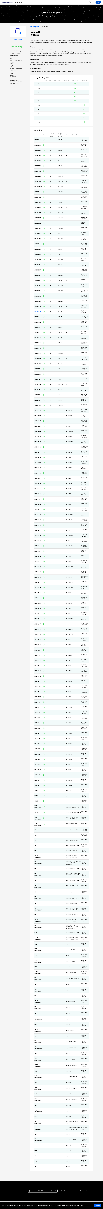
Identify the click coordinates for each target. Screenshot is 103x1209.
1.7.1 (35, 955)
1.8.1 (39, 118)
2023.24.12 (37, 280)
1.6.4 (35, 996)
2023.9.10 (37, 358)
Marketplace (34, 26)
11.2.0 (36, 801)
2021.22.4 (37, 660)
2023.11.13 (37, 348)
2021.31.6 (37, 613)
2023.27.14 (37, 265)
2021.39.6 (37, 572)
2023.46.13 (37, 166)
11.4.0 (36, 790)
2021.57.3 (37, 478)
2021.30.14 (37, 619)
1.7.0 (35, 967)
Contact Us (89, 1191)
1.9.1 (39, 96)
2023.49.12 (37, 150)
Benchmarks (65, 1191)
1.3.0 (35, 1134)
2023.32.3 (37, 239)
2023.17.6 (37, 317)
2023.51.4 (37, 140)
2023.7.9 (37, 369)
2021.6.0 (37, 744)
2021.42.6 (37, 556)
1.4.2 (35, 1105)
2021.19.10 (37, 676)
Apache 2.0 (13, 76)
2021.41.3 (37, 561)
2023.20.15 (37, 301)
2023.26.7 (37, 270)
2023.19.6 (37, 306)
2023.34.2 (37, 228)
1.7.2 (35, 944)
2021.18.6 (37, 681)
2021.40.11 (37, 567)
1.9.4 (38, 84)
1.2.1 (35, 1151)
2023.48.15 (37, 155)
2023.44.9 (37, 176)
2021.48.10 (37, 525)
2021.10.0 (37, 723)
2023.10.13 (37, 353)
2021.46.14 (37, 535)
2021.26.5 (37, 639)
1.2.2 (35, 1145)
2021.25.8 (37, 645)
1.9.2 (38, 92)
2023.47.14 (37, 160)
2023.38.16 (37, 207)
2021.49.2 (37, 520)
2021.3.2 (37, 759)
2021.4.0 (37, 754)
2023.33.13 (37, 233)
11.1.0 (36, 812)
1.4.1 (35, 1116)
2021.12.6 (37, 712)
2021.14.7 (37, 702)
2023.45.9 (37, 171)
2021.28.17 (37, 629)
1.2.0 (35, 1156)
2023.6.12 (37, 374)
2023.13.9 (37, 337)
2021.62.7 (37, 452)
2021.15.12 (37, 697)
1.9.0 (38, 101)
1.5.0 (35, 1053)
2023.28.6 (37, 259)
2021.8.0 (37, 733)
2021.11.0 (37, 718)
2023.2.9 (37, 395)
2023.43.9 (37, 181)
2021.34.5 (37, 598)
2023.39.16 (37, 202)
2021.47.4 (37, 530)
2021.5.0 (37, 749)
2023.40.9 (37, 197)
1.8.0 (38, 122)
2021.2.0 (37, 775)
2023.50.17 (37, 145)
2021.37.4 (37, 582)
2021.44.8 (37, 546)
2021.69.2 (37, 416)
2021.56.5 (37, 483)
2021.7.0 (37, 738)
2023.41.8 (37, 192)
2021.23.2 (37, 655)
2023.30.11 (37, 249)
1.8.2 (38, 113)
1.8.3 (38, 109)
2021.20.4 (37, 671)
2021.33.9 (37, 603)
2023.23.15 (37, 285)
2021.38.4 (37, 577)
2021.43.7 (37, 551)
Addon (11, 66)
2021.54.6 (37, 494)
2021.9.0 (37, 728)
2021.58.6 (37, 473)
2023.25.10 (37, 275)
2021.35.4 (37, 593)
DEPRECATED (14, 43)
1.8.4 (38, 105)
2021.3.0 (37, 764)
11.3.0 (36, 796)
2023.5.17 (37, 379)
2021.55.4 (37, 488)
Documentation (77, 1191)
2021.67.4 (37, 426)
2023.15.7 (37, 327)
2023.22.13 (37, 291)
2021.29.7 (37, 624)
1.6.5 (35, 984)
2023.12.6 (37, 343)
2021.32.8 (37, 608)
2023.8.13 (37, 364)
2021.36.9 (37, 587)
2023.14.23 (37, 332)
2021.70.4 (37, 410)
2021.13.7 (37, 707)
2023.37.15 (37, 213)
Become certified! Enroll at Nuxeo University (44, 1191)
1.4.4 (35, 1082)
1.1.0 (35, 1161)
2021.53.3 (37, 499)
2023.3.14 (37, 390)
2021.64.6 (37, 442)
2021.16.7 (37, 691)
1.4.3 (35, 1094)
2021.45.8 (37, 541)
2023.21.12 (37, 296)
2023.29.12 (37, 254)
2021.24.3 (37, 650)
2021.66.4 (37, 431)
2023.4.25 (37, 384)
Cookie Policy (79, 1205)
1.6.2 (35, 1013)
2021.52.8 (37, 504)
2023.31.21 (37, 244)
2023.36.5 (37, 218)
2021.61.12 (37, 457)
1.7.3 (35, 933)
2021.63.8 (37, 447)
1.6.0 (35, 1036)
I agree (98, 1205)
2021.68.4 (37, 421)
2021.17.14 (37, 686)
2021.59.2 (37, 468)
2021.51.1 (37, 509)
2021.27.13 (37, 634)
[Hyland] (16, 1191)
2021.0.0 (37, 785)
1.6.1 (35, 1025)
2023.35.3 (37, 223)
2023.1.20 (37, 400)
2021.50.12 (37, 514)
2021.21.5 (37, 665)
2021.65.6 (37, 436)
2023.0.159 (37, 405)
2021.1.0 (37, 780)
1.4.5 (35, 1071)
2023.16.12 (37, 322)
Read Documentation (15, 53)
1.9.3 (38, 88)
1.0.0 (35, 1166)
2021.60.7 (37, 462)
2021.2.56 (37, 770)
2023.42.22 (38, 186)
